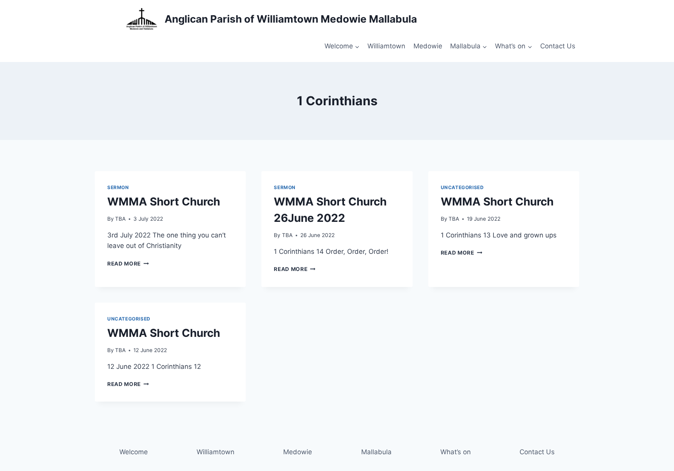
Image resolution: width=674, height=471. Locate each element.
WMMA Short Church (163, 201)
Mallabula (376, 452)
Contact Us (557, 46)
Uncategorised (462, 187)
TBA (120, 219)
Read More (128, 263)
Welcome (133, 452)
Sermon (118, 187)
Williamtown (386, 46)
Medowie (427, 46)
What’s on (455, 452)
